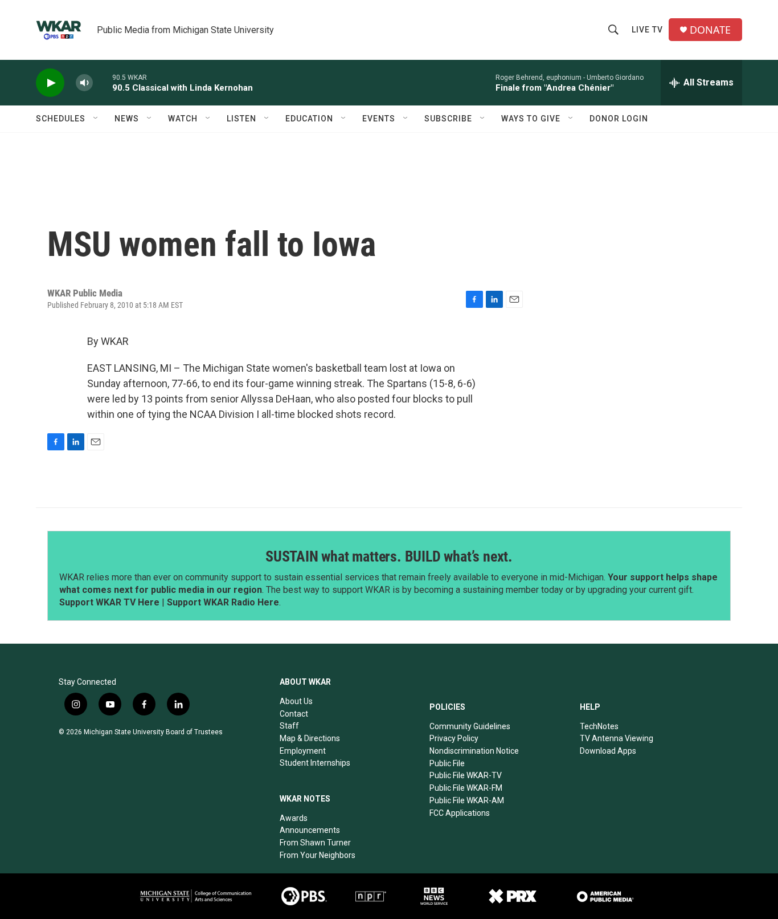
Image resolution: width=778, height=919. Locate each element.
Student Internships (315, 762)
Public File (447, 763)
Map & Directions (310, 738)
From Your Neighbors (317, 855)
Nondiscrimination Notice (474, 750)
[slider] (102, 82)
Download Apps (608, 750)
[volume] (84, 83)
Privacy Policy (453, 738)
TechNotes (599, 726)
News (126, 118)
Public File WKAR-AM (466, 800)
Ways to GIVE (530, 118)
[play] (50, 83)
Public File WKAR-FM (465, 787)
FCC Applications (459, 813)
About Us (296, 701)
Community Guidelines (469, 726)
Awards (294, 818)
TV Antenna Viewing (616, 738)
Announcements (310, 830)
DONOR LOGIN (618, 118)
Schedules (60, 118)
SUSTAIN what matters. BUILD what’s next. (389, 556)
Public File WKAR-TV (465, 775)
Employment (303, 750)
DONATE (710, 30)
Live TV (647, 29)
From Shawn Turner (315, 842)
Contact (294, 713)
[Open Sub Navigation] (96, 118)
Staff (289, 725)
